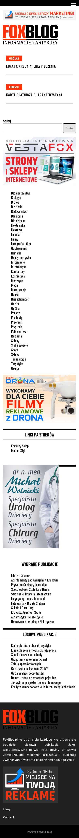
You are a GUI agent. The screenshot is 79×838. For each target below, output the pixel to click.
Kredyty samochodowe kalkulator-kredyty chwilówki (43, 686)
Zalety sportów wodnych (26, 663)
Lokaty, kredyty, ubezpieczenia (31, 66)
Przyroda (16, 326)
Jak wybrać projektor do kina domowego (36, 682)
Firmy (14, 239)
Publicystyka (19, 331)
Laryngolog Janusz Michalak (28, 598)
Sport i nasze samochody (26, 654)
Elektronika (18, 225)
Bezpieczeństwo (20, 193)
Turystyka (17, 363)
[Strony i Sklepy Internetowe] (39, 184)
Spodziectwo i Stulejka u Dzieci (30, 589)
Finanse (14, 87)
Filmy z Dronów (20, 575)
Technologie (18, 359)
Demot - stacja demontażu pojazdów (33, 677)
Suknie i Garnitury (22, 607)
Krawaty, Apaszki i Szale (26, 612)
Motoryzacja (18, 289)
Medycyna (17, 280)
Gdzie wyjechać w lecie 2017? (29, 668)
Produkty (16, 317)
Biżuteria (16, 206)
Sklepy (15, 340)
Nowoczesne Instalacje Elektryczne (32, 621)
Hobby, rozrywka (21, 257)
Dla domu (17, 216)
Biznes (15, 202)
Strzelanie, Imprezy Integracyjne (31, 594)
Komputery (18, 271)
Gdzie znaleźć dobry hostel (27, 673)
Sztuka (15, 354)
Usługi (15, 368)
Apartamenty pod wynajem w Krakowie (34, 580)
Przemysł (16, 322)
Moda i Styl (18, 450)
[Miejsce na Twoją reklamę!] (39, 19)
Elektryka (16, 229)
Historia (16, 253)
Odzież (15, 303)
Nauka (15, 294)
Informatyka (18, 266)
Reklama (16, 336)
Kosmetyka (18, 276)
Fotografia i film (21, 243)
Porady (15, 312)
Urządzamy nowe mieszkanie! (29, 659)
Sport (14, 349)
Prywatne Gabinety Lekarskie (29, 584)
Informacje (18, 262)
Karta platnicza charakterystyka (34, 95)
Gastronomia (19, 248)
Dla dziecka (18, 220)
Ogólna (14, 58)
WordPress (46, 832)
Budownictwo (19, 211)
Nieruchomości (20, 299)
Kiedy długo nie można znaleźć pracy (33, 650)
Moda (14, 285)
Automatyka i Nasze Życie (27, 617)
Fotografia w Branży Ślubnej (28, 603)
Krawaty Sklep (20, 446)
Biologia (16, 197)
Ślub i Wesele (19, 345)
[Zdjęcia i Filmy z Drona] (39, 422)
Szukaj (7, 121)
